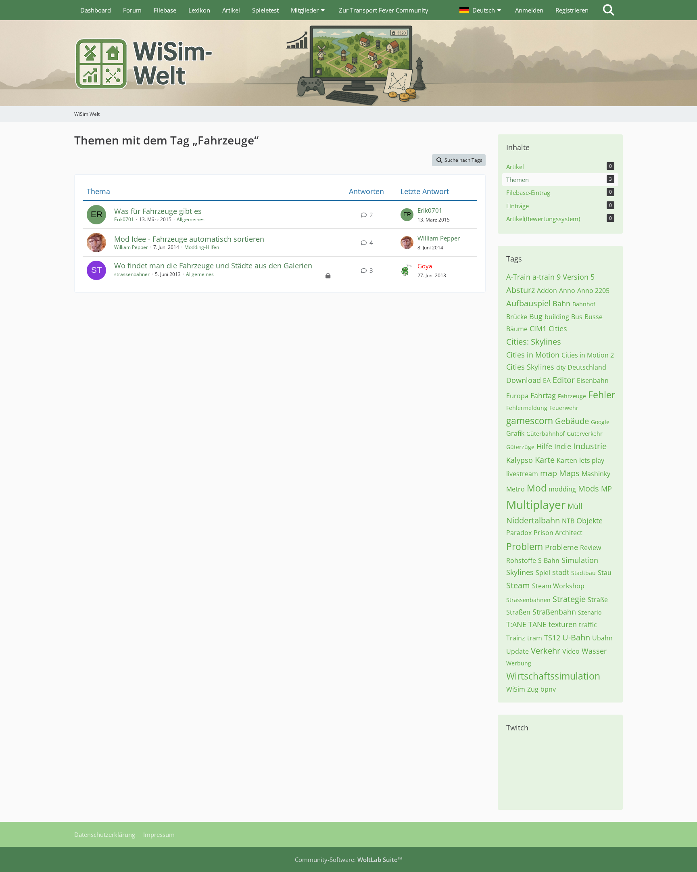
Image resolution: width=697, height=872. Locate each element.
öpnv (548, 689)
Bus (576, 316)
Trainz (515, 638)
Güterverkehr (585, 433)
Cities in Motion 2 (587, 355)
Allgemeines (191, 219)
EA (547, 380)
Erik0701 (124, 219)
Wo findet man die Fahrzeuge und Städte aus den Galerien (213, 265)
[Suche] (609, 10)
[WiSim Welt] (348, 63)
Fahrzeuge (572, 396)
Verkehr (545, 650)
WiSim (515, 689)
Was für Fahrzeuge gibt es (158, 211)
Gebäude (572, 421)
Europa (517, 395)
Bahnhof (583, 304)
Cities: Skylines (533, 341)
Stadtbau (583, 573)
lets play (591, 460)
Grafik (515, 433)
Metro (515, 489)
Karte (545, 459)
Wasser (594, 651)
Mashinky (596, 473)
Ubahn (602, 638)
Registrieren (571, 10)
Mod (537, 487)
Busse (593, 316)
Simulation (579, 560)
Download (523, 380)
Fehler (601, 394)
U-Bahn (576, 637)
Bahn (561, 303)
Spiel (543, 572)
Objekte (589, 520)
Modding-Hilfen (201, 247)
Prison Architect (558, 532)
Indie (562, 446)
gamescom (529, 420)
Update (517, 651)
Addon (547, 290)
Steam (518, 585)
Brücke (516, 316)
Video (571, 651)
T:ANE (516, 624)
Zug (532, 689)
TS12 (552, 637)
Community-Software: (349, 859)
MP (606, 489)
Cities (558, 328)
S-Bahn (548, 560)
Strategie (569, 599)
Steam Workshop (558, 585)
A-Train (518, 277)
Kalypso (519, 460)
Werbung (518, 663)
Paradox (519, 532)
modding (562, 489)
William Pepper (131, 247)
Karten (567, 460)
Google (600, 422)
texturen (563, 624)
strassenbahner (132, 274)
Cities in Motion (532, 355)
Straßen (518, 612)
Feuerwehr (563, 408)
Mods (588, 488)
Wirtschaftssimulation (553, 675)
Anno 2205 (593, 290)
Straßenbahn (554, 612)
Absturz (520, 289)
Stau (604, 572)
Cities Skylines (530, 367)
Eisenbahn (593, 380)
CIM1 (538, 328)
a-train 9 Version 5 (563, 277)
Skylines (520, 572)
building (557, 316)
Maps (569, 473)
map (548, 473)
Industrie (590, 446)
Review (590, 547)
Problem (524, 546)
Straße (598, 599)
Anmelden (529, 10)
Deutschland (587, 367)
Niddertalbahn (533, 520)
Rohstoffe (521, 560)
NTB (568, 521)
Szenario (589, 612)
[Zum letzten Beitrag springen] (407, 214)
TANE (537, 624)
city (561, 367)
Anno (567, 290)
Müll (575, 506)
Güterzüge (520, 447)
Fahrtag (543, 395)
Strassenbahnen (528, 600)
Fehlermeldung (526, 408)
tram (534, 638)
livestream (522, 473)
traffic (588, 624)
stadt (560, 572)
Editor (564, 379)
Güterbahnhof (545, 433)
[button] (481, 10)
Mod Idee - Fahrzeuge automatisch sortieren (189, 239)
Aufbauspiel (528, 303)
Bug (536, 316)
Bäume (517, 328)
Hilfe (544, 446)
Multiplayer (536, 504)
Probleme (561, 547)
